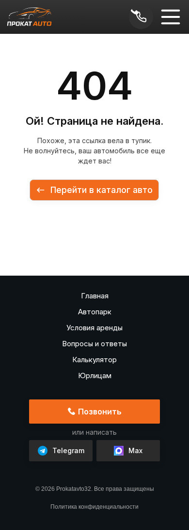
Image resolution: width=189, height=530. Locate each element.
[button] (170, 17)
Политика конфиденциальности (94, 506)
